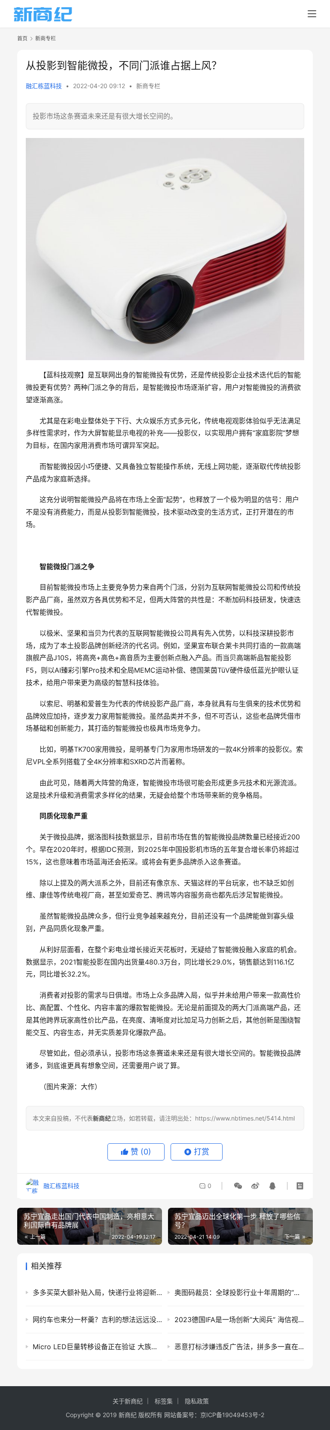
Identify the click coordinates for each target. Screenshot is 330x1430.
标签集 (164, 1401)
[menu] (312, 13)
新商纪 (128, 1414)
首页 (22, 38)
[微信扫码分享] (238, 1186)
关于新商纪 (128, 1401)
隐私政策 (197, 1401)
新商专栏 (148, 85)
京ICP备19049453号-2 (232, 1414)
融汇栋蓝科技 (44, 85)
